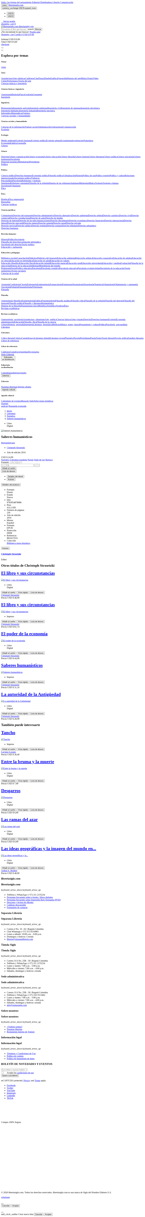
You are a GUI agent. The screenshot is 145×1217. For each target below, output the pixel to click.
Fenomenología (48, 301)
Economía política (40, 175)
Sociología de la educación (112, 268)
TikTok (10, 1098)
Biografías (5, 202)
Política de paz (89, 175)
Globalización (69, 175)
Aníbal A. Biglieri (9, 870)
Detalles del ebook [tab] (15, 476)
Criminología (7, 215)
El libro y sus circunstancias (28, 573)
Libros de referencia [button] (10, 340)
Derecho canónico (111, 215)
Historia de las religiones (60, 183)
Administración (44, 127)
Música (84, 78)
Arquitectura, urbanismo (34, 319)
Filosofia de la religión (39, 183)
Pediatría (14, 287)
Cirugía (23, 284)
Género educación (52, 157)
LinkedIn (11, 1095)
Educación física (26, 263)
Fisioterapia (67, 284)
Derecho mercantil (15, 223)
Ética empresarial (16, 199)
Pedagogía (5, 268)
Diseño (47, 78)
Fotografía (62, 78)
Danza (41, 78)
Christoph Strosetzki (16, 447)
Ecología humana (23, 140)
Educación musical (58, 263)
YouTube (11, 1090)
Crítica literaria (7, 338)
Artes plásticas (18, 78)
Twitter (10, 1088)
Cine (36, 78)
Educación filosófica (10, 263)
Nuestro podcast (4, 404)
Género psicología (126, 157)
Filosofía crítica (78, 301)
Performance (12, 81)
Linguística (13, 162)
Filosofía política (55, 175)
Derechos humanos (23, 175)
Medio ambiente (8, 140)
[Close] (2, 50)
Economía (5, 143)
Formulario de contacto (17, 907)
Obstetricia (98, 284)
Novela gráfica (121, 338)
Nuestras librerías (9, 387)
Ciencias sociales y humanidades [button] (15, 116)
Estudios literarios (136, 338)
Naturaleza (88, 140)
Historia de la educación (21, 266)
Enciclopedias (21, 352)
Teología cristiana (111, 183)
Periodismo (34, 162)
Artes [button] (3, 67)
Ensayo (31, 338)
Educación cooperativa (102, 258)
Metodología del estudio (49, 266)
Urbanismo (16, 186)
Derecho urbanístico (87, 225)
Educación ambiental (66, 258)
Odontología (108, 284)
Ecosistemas (66, 140)
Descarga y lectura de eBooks (20, 902)
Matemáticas (17, 113)
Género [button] (4, 145)
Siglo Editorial (7, 354)
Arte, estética (50, 319)
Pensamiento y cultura (89, 324)
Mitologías (84, 183)
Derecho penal (59, 223)
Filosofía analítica (63, 301)
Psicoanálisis (6, 180)
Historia (4, 162)
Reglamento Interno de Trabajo (21, 1032)
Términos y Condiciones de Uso (21, 1053)
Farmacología (56, 284)
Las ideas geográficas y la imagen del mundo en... (48, 848)
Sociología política (22, 178)
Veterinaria (37, 287)
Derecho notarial (45, 223)
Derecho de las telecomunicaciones (34, 220)
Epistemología (28, 301)
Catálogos (29, 78)
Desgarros (10, 790)
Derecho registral (39, 225)
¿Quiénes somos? (14, 1027)
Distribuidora (46, 2)
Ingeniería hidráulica (10, 110)
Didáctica (33, 258)
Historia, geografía (16, 324)
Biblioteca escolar (9, 258)
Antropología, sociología (12, 319)
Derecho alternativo (63, 215)
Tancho (8, 732)
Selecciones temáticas (43, 401)
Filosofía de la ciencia (46, 322)
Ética (66, 306)
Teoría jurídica (28, 244)
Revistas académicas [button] (10, 308)
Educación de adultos (122, 258)
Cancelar (5, 1206)
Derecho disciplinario (59, 220)
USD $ (10, 13)
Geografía (21, 143)
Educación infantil (42, 263)
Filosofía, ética (30, 322)
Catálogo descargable (16, 905)
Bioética (4, 199)
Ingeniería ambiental (39, 108)
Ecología (112, 319)
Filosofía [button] (5, 289)
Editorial (36, 2)
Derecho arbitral (95, 215)
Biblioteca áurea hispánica (18, 543)
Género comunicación (18, 157)
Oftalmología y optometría (126, 284)
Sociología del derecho (11, 244)
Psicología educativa (68, 268)
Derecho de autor (38, 218)
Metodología (23, 162)
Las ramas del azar (19, 819)
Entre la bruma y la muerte (27, 761)
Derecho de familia (54, 218)
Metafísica (42, 306)
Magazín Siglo (27, 401)
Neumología (78, 284)
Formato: (5, 462)
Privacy (27, 1080)
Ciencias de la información (13, 127)
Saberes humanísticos (22, 665)
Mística (92, 183)
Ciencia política (8, 175)
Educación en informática (21, 260)
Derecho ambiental (80, 215)
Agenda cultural (8, 390)
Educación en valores (59, 260)
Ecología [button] (5, 129)
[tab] (72, 484)
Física (21, 94)
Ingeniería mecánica (46, 110)
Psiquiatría (23, 287)
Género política (111, 157)
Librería (56, 2)
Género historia (82, 157)
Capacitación (23, 258)
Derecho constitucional (20, 218)
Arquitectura (6, 78)
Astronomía (6, 94)
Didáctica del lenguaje (47, 258)
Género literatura (96, 157)
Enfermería (32, 284)
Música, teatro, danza (69, 324)
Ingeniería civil (54, 108)
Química (26, 113)
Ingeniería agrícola (21, 108)
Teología (99, 183)
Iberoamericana (8, 443)
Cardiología (15, 284)
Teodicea (60, 306)
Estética (54, 78)
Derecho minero (31, 223)
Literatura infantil (42, 338)
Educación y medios (111, 263)
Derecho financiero (95, 220)
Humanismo (26, 306)
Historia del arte (74, 78)
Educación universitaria (91, 263)
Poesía (13, 268)
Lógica (35, 306)
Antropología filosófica (11, 301)
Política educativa (24, 268)
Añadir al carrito (8, 468)
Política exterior (103, 175)
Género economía (36, 157)
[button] (8, 21)
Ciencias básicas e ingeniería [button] (14, 83)
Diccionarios (33, 352)
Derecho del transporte (23, 215)
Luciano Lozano (8, 752)
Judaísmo (75, 183)
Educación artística (84, 258)
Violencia (35, 178)
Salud (98, 268)
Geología (28, 94)
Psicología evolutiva (86, 268)
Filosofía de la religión (95, 301)
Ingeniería (28, 324)
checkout (5, 44)
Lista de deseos (37, 592)
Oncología (5, 287)
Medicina (56, 324)
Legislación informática (30, 242)
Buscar (38, 29)
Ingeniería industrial (28, 110)
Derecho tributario (70, 225)
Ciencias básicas (63, 319)
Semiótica (51, 306)
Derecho (5, 157)
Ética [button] (3, 188)
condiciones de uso (25, 1073)
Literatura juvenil (57, 338)
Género (4, 324)
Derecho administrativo (43, 215)
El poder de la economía (24, 633)
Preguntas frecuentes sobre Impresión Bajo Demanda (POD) (34, 900)
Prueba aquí (35, 32)
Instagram (11, 1093)
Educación (19, 322)
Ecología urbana (53, 140)
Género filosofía (68, 157)
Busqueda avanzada (17, 406)
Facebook (11, 1085)
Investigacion (78, 140)
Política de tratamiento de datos (21, 1058)
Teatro (90, 78)
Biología (15, 94)
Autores (5, 548)
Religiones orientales (19, 183)
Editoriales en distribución (8, 358)
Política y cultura (117, 175)
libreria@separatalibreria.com (20, 939)
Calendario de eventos (11, 401)
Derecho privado (73, 223)
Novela (77, 338)
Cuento (24, 338)
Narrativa (69, 338)
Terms (37, 1080)
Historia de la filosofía (11, 306)
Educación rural (74, 263)
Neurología (89, 284)
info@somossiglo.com (17, 1005)
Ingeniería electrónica (90, 108)
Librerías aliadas (24, 387)
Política (11, 239)
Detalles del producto (11, 485)
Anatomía (5, 284)
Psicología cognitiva (50, 268)
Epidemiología (43, 284)
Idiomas (35, 266)
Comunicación (66, 2)
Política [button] (4, 164)
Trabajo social (31, 127)
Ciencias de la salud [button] (10, 273)
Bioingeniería (7, 108)
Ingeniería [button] (5, 97)
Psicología (17, 180)
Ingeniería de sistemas (71, 108)
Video (95, 78)
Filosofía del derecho (10, 242)
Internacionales (19, 373)
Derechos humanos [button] (9, 228)
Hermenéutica (47, 303)
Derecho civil (125, 215)
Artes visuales (77, 319)
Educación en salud (41, 260)
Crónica (17, 338)
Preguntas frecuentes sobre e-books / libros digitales (30, 897)
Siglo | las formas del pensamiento (16, 2)
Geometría (37, 94)
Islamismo (5, 183)
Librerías (5, 376)
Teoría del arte (24, 81)
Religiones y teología (31, 180)
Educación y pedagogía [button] (11, 247)
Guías (12, 352)
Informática (6, 113)
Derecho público (24, 225)
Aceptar (15, 1206)
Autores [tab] (11, 479)
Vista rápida (23, 592)
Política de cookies (15, 1056)
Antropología (57, 127)
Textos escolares (18, 271)
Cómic (4, 81)
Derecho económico (78, 220)
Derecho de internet (10, 220)
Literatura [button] (5, 327)
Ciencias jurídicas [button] (9, 204)
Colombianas (7, 373)
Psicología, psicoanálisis (116, 324)
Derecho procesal (9, 225)
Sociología (15, 159)
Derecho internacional (114, 220)
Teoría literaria (108, 338)
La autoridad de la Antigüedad (31, 694)
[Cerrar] (2, 1203)
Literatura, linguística (42, 324)
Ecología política (38, 140)
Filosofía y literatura (32, 303)
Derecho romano (54, 225)
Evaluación (126, 263)
